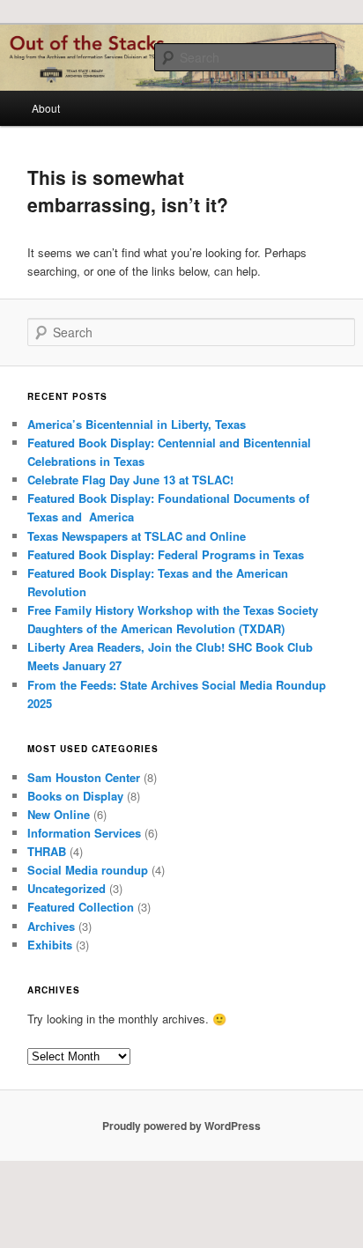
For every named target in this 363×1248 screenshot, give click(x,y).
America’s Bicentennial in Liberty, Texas (136, 424)
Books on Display (75, 795)
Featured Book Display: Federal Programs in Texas (165, 554)
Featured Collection (80, 906)
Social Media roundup (87, 869)
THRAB (46, 851)
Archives (51, 926)
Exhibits (49, 944)
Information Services (84, 832)
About (46, 107)
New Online (58, 814)
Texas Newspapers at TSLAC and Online (136, 536)
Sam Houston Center (83, 777)
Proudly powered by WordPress (181, 1126)
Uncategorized (66, 888)
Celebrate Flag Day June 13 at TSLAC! (130, 479)
